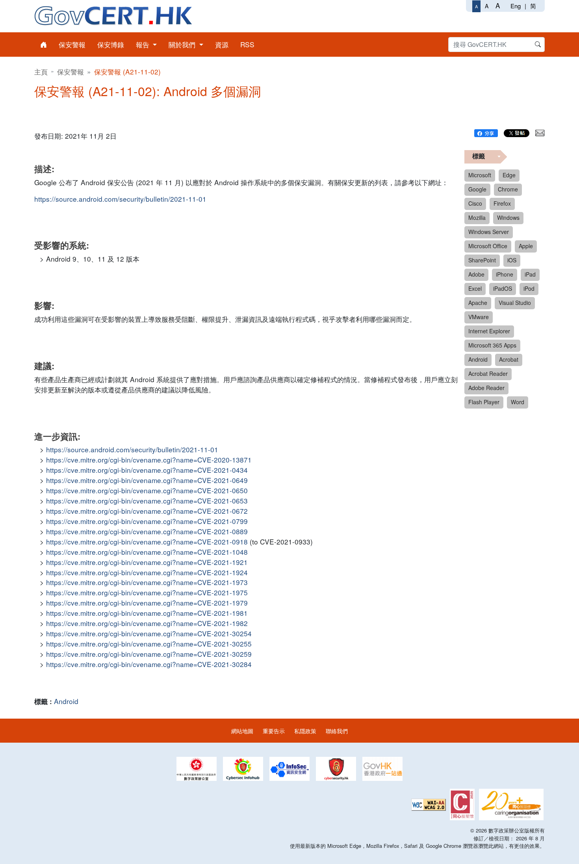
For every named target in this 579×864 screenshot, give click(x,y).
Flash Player (483, 402)
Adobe (476, 274)
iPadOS (502, 288)
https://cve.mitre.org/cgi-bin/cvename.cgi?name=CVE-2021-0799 (147, 521)
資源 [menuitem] (221, 44)
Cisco (475, 203)
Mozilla (477, 217)
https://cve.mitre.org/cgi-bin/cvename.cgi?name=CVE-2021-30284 (149, 664)
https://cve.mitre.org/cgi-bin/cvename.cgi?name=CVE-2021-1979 (147, 603)
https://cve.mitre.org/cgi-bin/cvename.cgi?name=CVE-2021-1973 (147, 582)
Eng (515, 6)
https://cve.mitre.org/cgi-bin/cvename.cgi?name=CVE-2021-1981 (147, 613)
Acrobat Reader (488, 373)
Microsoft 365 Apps (492, 345)
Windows (508, 217)
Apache (477, 303)
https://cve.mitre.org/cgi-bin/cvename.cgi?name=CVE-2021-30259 (149, 654)
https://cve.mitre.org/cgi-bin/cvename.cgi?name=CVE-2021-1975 (147, 592)
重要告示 (274, 731)
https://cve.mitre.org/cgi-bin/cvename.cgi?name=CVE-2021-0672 (147, 511)
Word (517, 402)
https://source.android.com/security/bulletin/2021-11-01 (120, 199)
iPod (528, 288)
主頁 (41, 71)
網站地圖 (242, 731)
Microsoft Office (487, 246)
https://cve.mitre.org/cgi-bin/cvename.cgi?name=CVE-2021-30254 (149, 633)
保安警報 (70, 71)
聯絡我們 (337, 731)
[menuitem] (43, 44)
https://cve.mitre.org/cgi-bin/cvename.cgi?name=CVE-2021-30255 (149, 643)
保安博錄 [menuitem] (110, 44)
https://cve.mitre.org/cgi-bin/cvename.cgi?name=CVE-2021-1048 (147, 552)
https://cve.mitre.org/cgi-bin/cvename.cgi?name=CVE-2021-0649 (147, 480)
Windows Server (488, 232)
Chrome (508, 189)
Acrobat (508, 359)
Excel (475, 288)
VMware (478, 317)
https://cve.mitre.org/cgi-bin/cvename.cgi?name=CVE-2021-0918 (147, 541)
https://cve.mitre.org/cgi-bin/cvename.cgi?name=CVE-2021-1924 (147, 572)
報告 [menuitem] (143, 44)
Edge (509, 175)
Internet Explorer (489, 331)
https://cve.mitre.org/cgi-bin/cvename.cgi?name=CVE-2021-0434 (147, 470)
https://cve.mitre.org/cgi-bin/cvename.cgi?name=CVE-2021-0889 (147, 531)
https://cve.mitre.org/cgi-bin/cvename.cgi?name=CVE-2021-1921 (147, 562)
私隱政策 (305, 731)
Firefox (502, 203)
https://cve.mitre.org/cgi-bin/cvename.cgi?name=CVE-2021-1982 (147, 623)
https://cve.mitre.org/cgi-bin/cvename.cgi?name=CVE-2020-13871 (149, 460)
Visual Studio (515, 303)
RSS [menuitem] (247, 44)
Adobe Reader (486, 388)
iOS (511, 260)
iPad (530, 274)
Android (66, 701)
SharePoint (482, 260)
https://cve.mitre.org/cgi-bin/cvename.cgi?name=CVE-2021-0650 (147, 490)
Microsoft (479, 175)
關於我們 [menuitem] (183, 44)
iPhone (504, 274)
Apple (526, 246)
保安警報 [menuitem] (72, 44)
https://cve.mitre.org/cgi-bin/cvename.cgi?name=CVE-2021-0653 (147, 500)
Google (477, 189)
